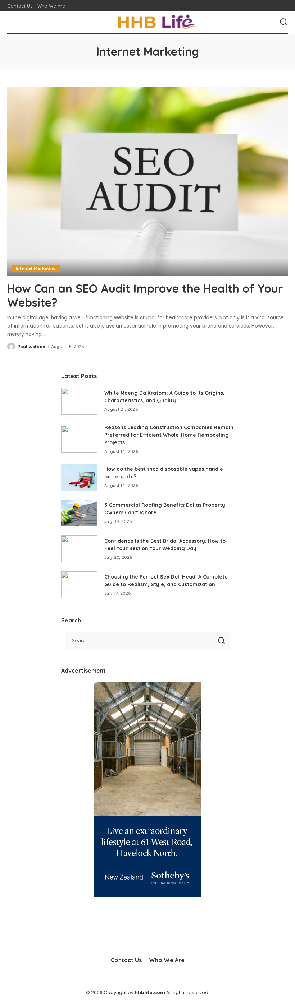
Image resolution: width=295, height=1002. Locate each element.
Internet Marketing (36, 268)
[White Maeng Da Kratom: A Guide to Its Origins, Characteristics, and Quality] (79, 401)
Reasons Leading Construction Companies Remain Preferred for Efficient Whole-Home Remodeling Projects (168, 435)
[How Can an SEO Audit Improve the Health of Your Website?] (147, 181)
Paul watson (31, 346)
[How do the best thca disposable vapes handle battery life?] (79, 477)
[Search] (283, 22)
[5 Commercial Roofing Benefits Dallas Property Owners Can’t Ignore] (79, 513)
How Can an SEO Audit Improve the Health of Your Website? (145, 295)
